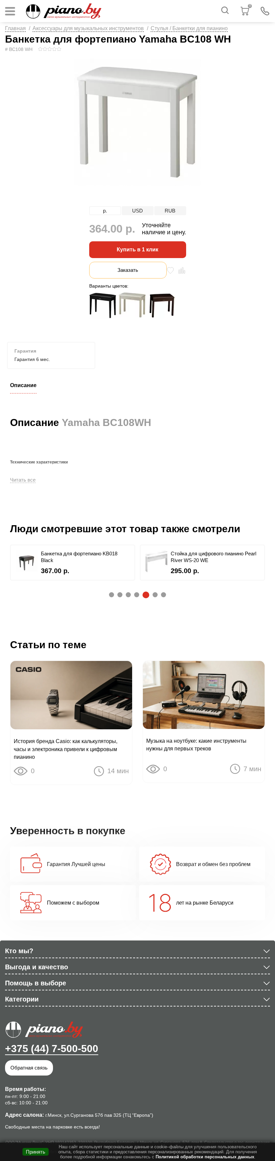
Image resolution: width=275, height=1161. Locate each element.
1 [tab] (110, 594)
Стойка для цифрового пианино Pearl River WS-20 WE (213, 557)
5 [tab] (144, 594)
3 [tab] (127, 594)
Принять (35, 1152)
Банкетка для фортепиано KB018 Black (79, 557)
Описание (23, 385)
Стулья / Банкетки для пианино (189, 28)
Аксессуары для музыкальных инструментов (88, 28)
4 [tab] (135, 594)
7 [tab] (162, 594)
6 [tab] (154, 594)
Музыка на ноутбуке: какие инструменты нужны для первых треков (196, 744)
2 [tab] (118, 594)
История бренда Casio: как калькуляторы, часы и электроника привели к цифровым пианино (65, 749)
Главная (15, 28)
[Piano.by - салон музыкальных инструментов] (63, 11)
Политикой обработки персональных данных (205, 1156)
